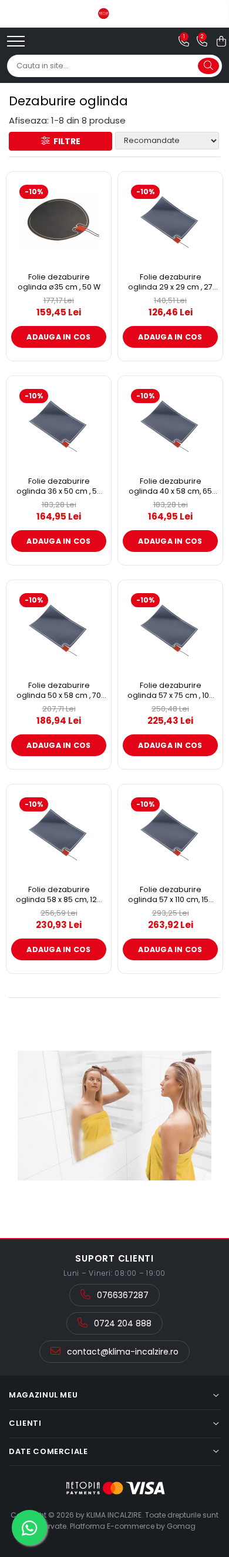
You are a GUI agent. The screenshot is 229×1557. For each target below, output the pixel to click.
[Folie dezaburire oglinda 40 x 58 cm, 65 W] (170, 425)
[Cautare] (208, 66)
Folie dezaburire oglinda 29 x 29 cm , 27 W (170, 282)
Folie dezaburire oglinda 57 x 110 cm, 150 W (170, 894)
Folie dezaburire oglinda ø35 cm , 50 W (59, 282)
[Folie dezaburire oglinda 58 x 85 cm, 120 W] (58, 833)
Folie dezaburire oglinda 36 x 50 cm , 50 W (59, 486)
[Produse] (17, 45)
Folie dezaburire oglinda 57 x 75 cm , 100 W (170, 690)
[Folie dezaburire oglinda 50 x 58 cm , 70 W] (58, 629)
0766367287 (122, 1295)
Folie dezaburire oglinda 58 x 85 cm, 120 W (59, 894)
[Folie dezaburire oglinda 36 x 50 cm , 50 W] (58, 425)
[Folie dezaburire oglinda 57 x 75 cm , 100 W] (170, 629)
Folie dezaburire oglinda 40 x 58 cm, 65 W (170, 486)
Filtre (65, 141)
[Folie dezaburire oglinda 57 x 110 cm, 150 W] (170, 833)
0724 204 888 (121, 1323)
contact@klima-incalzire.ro (122, 1352)
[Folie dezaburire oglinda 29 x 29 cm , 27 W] (170, 221)
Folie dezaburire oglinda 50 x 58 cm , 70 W (58, 690)
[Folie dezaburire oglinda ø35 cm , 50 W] (58, 221)
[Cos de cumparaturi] (221, 41)
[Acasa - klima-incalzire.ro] (114, 13)
